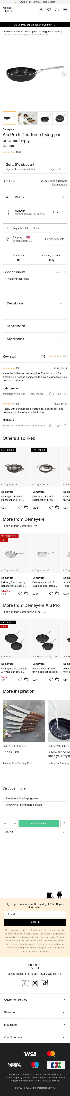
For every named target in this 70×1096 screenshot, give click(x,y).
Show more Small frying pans (21, 798)
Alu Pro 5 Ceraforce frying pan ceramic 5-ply (25, 34)
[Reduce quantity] (5, 823)
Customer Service (15, 999)
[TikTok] (45, 982)
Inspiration (11, 1024)
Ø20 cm (9, 831)
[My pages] (41, 9)
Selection (10, 1012)
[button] (12, 152)
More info (61, 272)
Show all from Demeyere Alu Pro (22, 611)
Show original (36, 394)
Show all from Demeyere (18, 525)
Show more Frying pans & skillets (23, 804)
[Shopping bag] (57, 9)
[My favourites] (49, 9)
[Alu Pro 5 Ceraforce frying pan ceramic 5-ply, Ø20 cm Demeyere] (35, 74)
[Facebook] (25, 982)
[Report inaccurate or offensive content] (65, 394)
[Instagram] (35, 982)
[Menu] (65, 9)
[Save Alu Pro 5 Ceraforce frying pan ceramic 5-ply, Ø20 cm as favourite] (63, 823)
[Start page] (9, 9)
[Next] (63, 74)
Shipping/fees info (54, 238)
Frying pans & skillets (50, 31)
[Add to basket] (26, 507)
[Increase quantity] (14, 823)
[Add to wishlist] (20, 507)
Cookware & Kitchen (13, 31)
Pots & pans (31, 31)
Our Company (13, 1037)
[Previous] (6, 74)
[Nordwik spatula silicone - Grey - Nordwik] (8, 212)
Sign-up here (57, 169)
